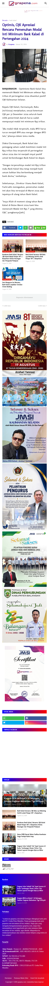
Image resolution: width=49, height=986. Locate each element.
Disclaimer (8, 978)
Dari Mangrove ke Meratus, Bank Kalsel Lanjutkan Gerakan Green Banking (12, 285)
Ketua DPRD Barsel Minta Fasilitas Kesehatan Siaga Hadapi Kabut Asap (31, 835)
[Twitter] (20, 228)
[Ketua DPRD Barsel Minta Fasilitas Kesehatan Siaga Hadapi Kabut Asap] (9, 837)
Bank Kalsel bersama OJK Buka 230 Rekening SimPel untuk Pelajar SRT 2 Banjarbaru (35, 257)
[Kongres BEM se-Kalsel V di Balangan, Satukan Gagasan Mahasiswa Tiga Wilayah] (9, 901)
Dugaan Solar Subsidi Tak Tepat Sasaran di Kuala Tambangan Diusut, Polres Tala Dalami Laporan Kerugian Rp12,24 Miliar (31, 848)
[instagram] (36, 723)
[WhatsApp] (25, 228)
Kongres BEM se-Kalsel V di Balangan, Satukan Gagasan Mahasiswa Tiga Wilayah (31, 899)
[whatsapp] (13, 718)
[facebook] (36, 718)
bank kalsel (13, 20)
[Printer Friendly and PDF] (40, 228)
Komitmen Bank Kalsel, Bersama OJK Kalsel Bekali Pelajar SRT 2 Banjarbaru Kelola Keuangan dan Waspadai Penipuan (12, 258)
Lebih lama (41, 306)
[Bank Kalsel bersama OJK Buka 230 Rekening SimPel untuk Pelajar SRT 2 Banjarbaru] (9, 814)
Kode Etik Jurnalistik (37, 978)
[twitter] (13, 723)
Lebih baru (7, 306)
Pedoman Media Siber (21, 978)
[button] (3, 3)
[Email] (30, 228)
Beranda (5, 20)
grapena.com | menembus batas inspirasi (31, 982)
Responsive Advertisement (24, 297)
